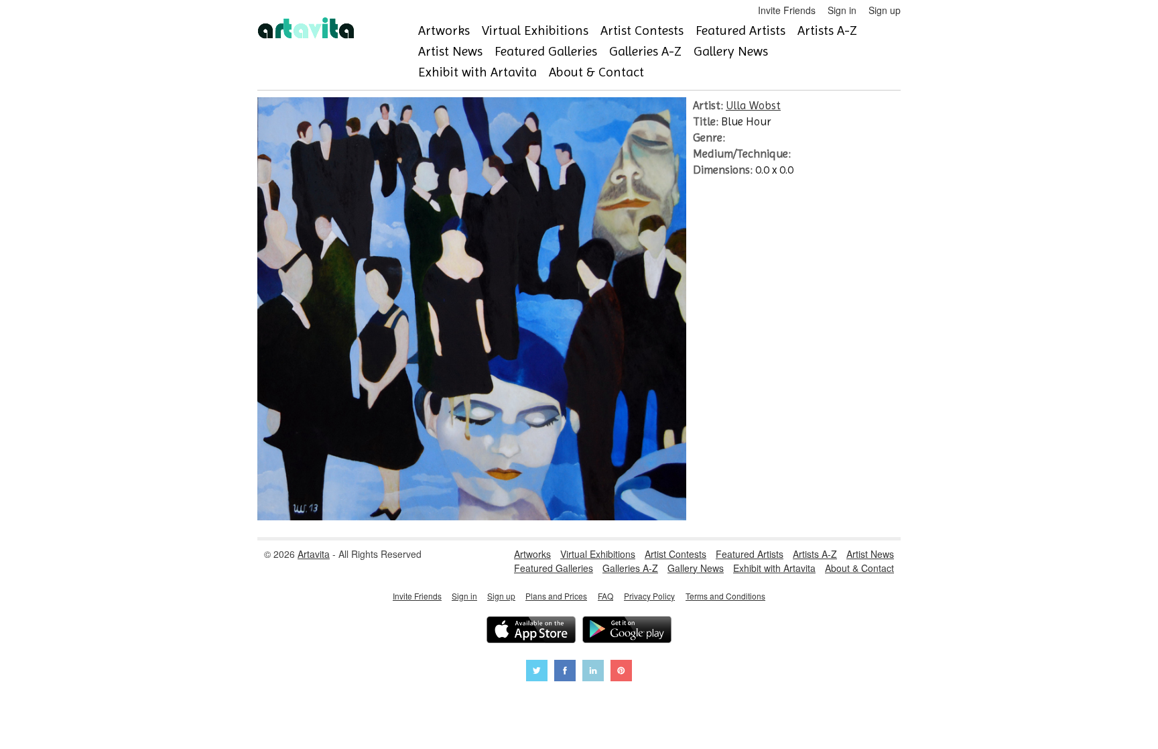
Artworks (444, 30)
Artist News (450, 51)
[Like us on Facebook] (565, 672)
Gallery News (731, 51)
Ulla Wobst (753, 105)
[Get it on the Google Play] (626, 631)
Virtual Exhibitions (535, 30)
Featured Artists (740, 30)
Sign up (884, 10)
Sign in (842, 10)
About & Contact (596, 72)
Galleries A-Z (645, 51)
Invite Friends (787, 10)
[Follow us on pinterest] (621, 672)
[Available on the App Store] (531, 631)
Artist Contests (642, 30)
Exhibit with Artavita (477, 72)
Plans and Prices (556, 595)
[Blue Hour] (471, 516)
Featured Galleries (546, 51)
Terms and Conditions (725, 595)
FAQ (605, 595)
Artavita (314, 554)
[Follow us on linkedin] (593, 672)
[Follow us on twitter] (537, 672)
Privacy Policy (649, 595)
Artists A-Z (827, 30)
